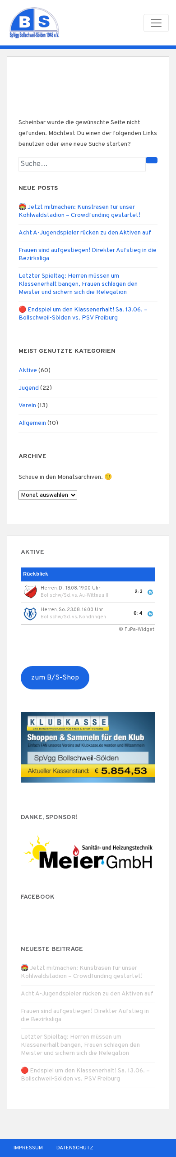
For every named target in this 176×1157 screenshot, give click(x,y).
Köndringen (92, 617)
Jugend (29, 388)
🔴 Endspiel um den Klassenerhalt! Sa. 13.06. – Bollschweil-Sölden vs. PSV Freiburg (83, 314)
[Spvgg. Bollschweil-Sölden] (34, 23)
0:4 (138, 613)
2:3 (138, 592)
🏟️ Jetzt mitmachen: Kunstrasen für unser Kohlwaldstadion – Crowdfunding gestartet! (79, 211)
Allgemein (32, 423)
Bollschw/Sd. (55, 595)
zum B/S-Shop (55, 677)
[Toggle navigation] (156, 23)
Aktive (28, 370)
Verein (27, 406)
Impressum (28, 1148)
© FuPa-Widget (136, 629)
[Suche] (151, 160)
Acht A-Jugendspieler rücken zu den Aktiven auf (85, 233)
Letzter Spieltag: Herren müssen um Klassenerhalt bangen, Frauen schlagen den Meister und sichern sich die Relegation (78, 284)
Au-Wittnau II (93, 595)
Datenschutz (74, 1148)
